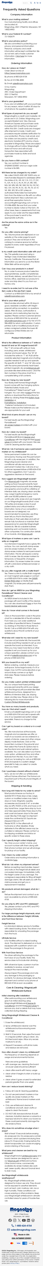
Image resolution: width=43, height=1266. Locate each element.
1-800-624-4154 (23, 1225)
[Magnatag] (21, 1210)
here (29, 603)
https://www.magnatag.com (17, 73)
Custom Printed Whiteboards (17, 702)
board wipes (31, 1006)
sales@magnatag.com (23, 83)
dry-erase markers (12, 425)
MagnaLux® (34, 368)
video (28, 392)
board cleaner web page (16, 606)
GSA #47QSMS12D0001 (21, 1238)
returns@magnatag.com (15, 321)
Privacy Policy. (14, 1263)
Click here (19, 56)
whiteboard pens (29, 1156)
